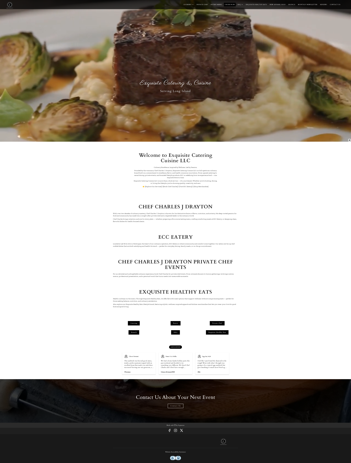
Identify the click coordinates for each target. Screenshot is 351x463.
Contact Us (335, 4)
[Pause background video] (349, 140)
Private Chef (202, 4)
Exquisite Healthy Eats (256, 4)
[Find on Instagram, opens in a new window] (175, 431)
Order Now (230, 4)
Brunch (291, 4)
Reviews (323, 4)
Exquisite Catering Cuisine (223, 441)
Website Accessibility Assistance (175, 452)
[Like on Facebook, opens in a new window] (169, 431)
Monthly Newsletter (307, 4)
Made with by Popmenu (92, 425)
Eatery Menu (216, 4)
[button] (188, 4)
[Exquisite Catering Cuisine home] (9, 4)
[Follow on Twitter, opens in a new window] (181, 431)
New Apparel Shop (278, 4)
